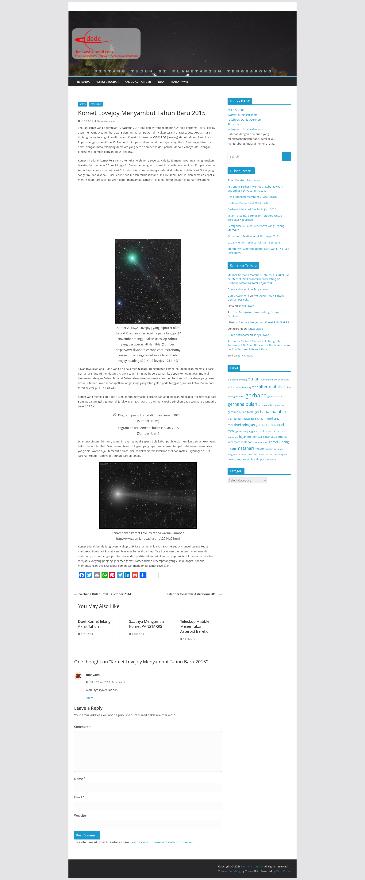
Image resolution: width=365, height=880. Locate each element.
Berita (82, 104)
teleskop (256, 459)
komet (273, 442)
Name (79, 779)
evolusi (231, 387)
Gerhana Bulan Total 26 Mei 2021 (249, 203)
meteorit (269, 449)
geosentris (239, 396)
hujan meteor (248, 436)
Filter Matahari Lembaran (244, 180)
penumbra (253, 454)
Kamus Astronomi (138, 82)
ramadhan (267, 454)
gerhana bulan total (240, 412)
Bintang (243, 379)
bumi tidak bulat (280, 379)
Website (80, 815)
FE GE (255, 387)
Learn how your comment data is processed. (162, 842)
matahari (245, 448)
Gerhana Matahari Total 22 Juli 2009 (250, 283)
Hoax (160, 82)
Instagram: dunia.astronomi (245, 129)
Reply (89, 697)
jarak (260, 437)
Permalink (120, 682)
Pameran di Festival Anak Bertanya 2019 (253, 236)
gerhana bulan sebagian (271, 405)
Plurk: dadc (235, 124)
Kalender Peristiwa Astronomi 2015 (192, 594)
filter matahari (272, 386)
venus (273, 459)
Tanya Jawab (179, 82)
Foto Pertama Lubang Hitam (249, 349)
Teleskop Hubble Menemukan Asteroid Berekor (195, 626)
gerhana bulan (242, 404)
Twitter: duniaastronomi (243, 115)
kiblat (265, 442)
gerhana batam (274, 396)
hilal (278, 431)
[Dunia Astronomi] (182, 14)
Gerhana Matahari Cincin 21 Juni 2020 (252, 209)
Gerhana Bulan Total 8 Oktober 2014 (105, 594)
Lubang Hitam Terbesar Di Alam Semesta (254, 242)
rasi (277, 454)
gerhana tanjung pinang (247, 431)
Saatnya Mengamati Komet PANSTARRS (146, 624)
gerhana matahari (270, 411)
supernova (243, 459)
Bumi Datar (265, 379)
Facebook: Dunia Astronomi (245, 119)
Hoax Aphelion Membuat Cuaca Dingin (252, 197)
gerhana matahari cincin (247, 418)
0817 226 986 (236, 110)
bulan (254, 379)
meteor (259, 448)
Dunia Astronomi (106, 121)
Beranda (83, 82)
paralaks (278, 448)
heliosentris (267, 431)
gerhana (256, 395)
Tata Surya (96, 104)
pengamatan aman (237, 454)
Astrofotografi (107, 82)
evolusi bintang (243, 387)
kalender (257, 442)
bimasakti (233, 379)
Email (79, 797)
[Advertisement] (148, 212)
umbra (266, 459)
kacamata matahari (240, 442)
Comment (82, 727)
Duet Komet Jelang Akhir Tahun (94, 624)
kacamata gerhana (275, 436)
